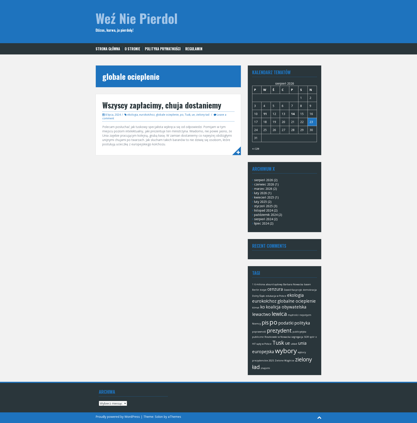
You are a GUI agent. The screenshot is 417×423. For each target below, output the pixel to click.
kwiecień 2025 (264, 197)
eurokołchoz (147, 114)
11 (265, 114)
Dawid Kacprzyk (293, 289)
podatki (285, 323)
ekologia (132, 114)
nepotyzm (305, 314)
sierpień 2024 (263, 219)
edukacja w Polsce (276, 295)
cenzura (275, 289)
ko (262, 307)
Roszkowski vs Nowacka (278, 336)
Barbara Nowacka (293, 284)
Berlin (255, 289)
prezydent (279, 330)
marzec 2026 (263, 189)
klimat (255, 307)
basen (307, 284)
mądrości (293, 314)
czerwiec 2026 (264, 184)
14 (293, 114)
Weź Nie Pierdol (137, 18)
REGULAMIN (193, 48)
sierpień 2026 (263, 180)
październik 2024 (266, 215)
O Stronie (132, 48)
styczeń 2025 (263, 206)
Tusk (187, 114)
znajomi (265, 368)
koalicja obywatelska (286, 307)
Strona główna (108, 48)
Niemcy (256, 323)
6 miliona (259, 284)
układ (294, 343)
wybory (286, 350)
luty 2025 (260, 202)
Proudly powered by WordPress (118, 417)
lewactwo (261, 314)
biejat (263, 289)
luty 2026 (260, 193)
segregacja (297, 336)
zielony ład (202, 114)
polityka (302, 323)
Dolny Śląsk (258, 295)
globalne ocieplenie (296, 301)
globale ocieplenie (167, 114)
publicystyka (299, 331)
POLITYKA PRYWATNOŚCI (163, 48)
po (182, 114)
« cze (255, 148)
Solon (159, 417)
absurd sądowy (274, 284)
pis (265, 322)
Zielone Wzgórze (284, 360)
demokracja (310, 289)
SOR (306, 336)
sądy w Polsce (263, 343)
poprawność (259, 331)
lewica (279, 313)
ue (193, 114)
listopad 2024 (263, 210)
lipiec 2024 (261, 223)
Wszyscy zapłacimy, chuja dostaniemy (161, 105)
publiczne (258, 336)
